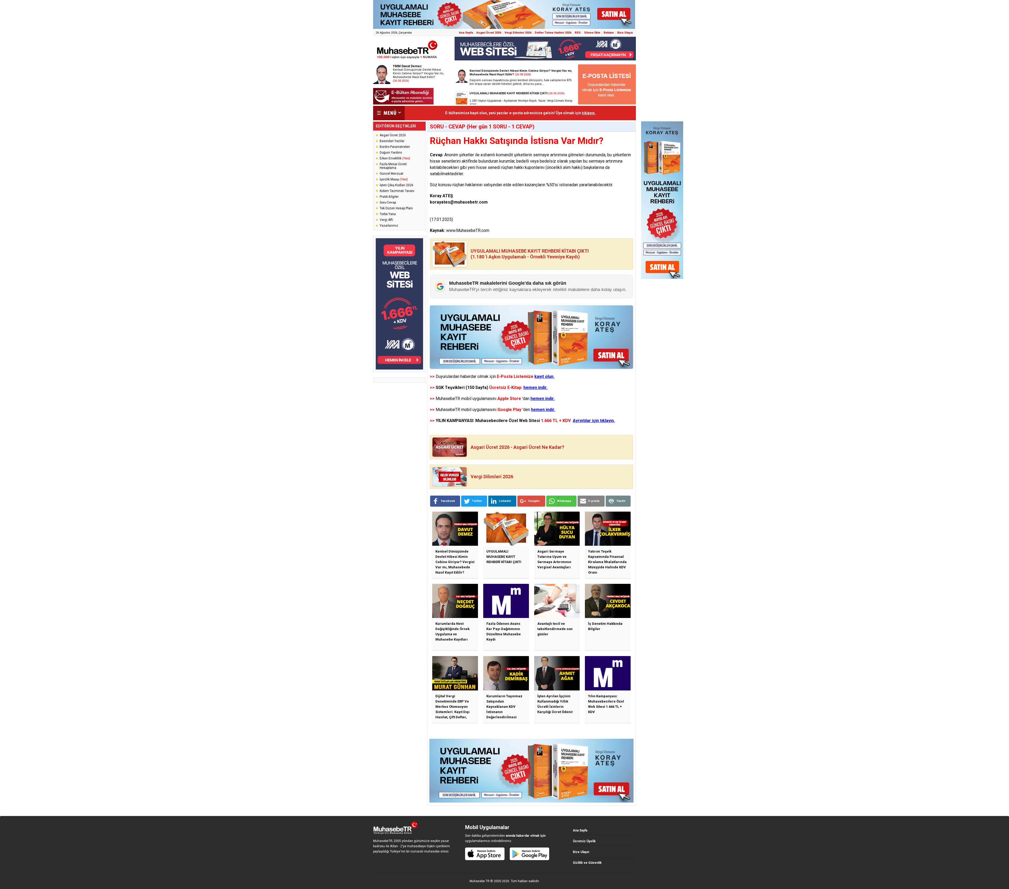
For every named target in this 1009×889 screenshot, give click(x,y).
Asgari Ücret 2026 (488, 32)
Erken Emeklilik (395, 158)
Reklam (609, 32)
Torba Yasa (388, 214)
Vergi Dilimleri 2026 (517, 32)
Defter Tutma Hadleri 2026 (553, 32)
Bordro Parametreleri (395, 147)
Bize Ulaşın (625, 32)
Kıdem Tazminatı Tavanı (397, 191)
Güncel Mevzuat (391, 173)
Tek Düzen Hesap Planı (396, 208)
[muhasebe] (407, 58)
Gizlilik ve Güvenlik (587, 863)
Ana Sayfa (466, 32)
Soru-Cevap (388, 202)
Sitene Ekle (592, 32)
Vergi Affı (386, 220)
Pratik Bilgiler (389, 197)
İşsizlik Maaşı (394, 179)
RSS (578, 32)
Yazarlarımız (389, 225)
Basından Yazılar (392, 141)
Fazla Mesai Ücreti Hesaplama (393, 166)
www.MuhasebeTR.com (467, 230)
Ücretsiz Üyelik (584, 841)
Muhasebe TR (480, 881)
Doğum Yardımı (391, 152)
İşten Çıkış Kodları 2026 (396, 185)
